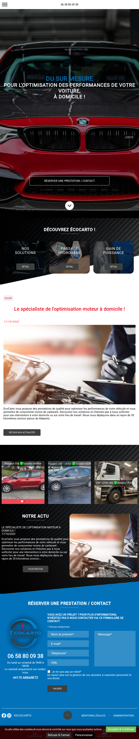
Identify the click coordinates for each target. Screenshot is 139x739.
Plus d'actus (35, 569)
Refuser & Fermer (59, 735)
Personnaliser (84, 735)
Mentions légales (93, 715)
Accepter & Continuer (121, 729)
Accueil (8, 298)
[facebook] (125, 6)
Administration (123, 715)
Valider (57, 688)
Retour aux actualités (22, 432)
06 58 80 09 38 (69, 4)
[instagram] (132, 6)
